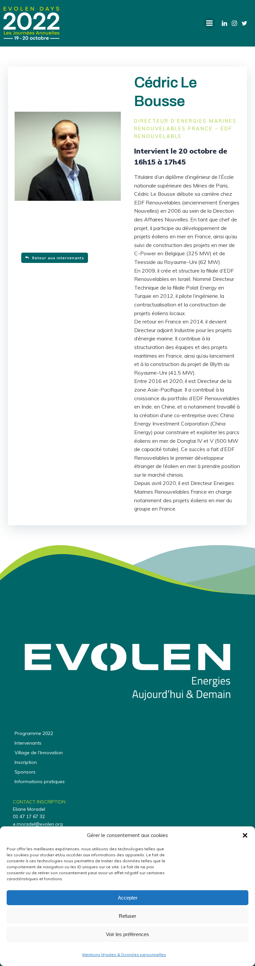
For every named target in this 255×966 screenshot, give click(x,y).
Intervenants (28, 743)
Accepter (127, 898)
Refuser (127, 916)
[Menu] (209, 23)
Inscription (26, 762)
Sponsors (25, 772)
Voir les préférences (127, 934)
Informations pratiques (40, 782)
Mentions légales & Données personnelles (124, 954)
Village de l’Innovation (39, 753)
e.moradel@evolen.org (38, 824)
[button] (245, 835)
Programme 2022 (34, 733)
